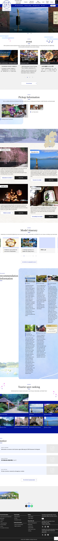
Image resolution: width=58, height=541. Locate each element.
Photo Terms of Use (31, 529)
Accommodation (3, 524)
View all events (29, 83)
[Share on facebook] (29, 506)
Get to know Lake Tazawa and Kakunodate (18, 2)
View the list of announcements (29, 479)
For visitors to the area (5, 527)
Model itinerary (17, 516)
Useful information (19, 5)
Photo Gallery (30, 516)
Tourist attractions (4, 523)
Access (51, 2)
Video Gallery (30, 518)
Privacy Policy (30, 527)
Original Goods (37, 5)
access (2, 526)
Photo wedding (28, 5)
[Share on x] (26, 506)
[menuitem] (53, 5)
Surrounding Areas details (37, 216)
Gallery (43, 5)
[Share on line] (32, 506)
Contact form (30, 526)
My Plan (15, 518)
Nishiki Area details (7, 212)
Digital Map (21, 177)
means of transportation (18, 524)
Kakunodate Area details (7, 177)
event (43, 2)
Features (25, 2)
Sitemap (29, 530)
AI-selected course (17, 519)
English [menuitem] (52, 5)
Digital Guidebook (17, 526)
